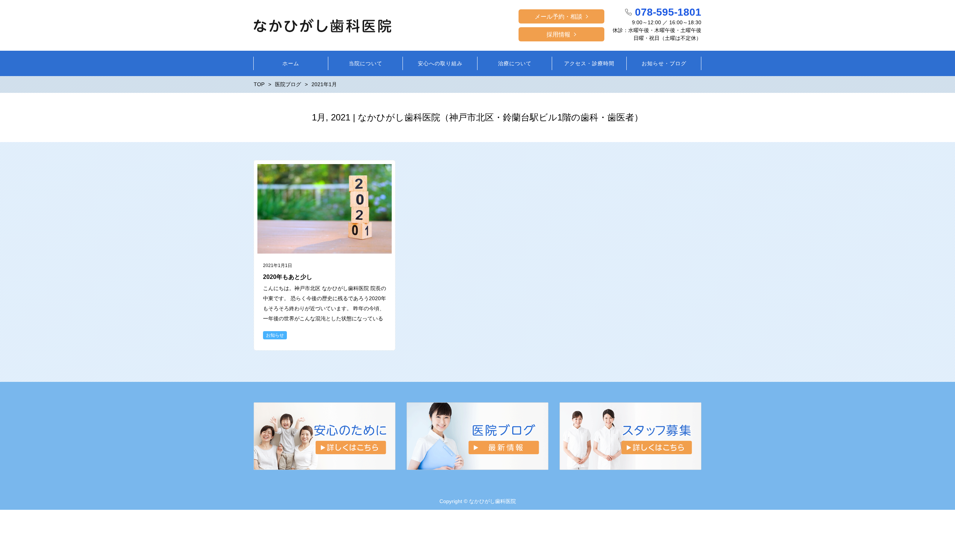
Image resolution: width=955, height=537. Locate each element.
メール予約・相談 (558, 16)
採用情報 (558, 34)
